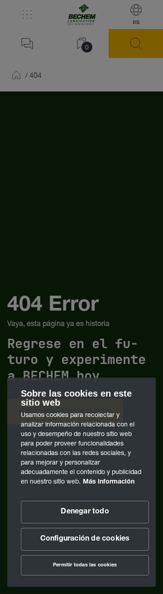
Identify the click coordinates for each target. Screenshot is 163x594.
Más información (108, 482)
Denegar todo (85, 512)
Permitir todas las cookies (85, 565)
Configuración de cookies (85, 539)
